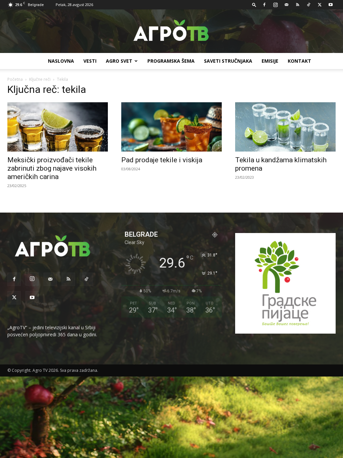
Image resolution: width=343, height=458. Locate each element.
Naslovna (61, 61)
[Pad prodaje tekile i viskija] (171, 127)
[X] (320, 4)
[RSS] (297, 4)
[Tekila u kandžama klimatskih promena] (285, 127)
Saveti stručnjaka (228, 61)
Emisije (270, 61)
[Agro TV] (171, 31)
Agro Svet (119, 61)
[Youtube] (331, 4)
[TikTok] (308, 4)
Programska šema (171, 61)
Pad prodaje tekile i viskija (161, 160)
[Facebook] (264, 4)
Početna (15, 79)
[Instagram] (275, 4)
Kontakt (299, 61)
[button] (254, 4)
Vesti (89, 61)
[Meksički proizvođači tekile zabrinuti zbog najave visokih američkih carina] (57, 127)
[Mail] (286, 4)
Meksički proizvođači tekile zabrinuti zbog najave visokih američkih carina (51, 168)
